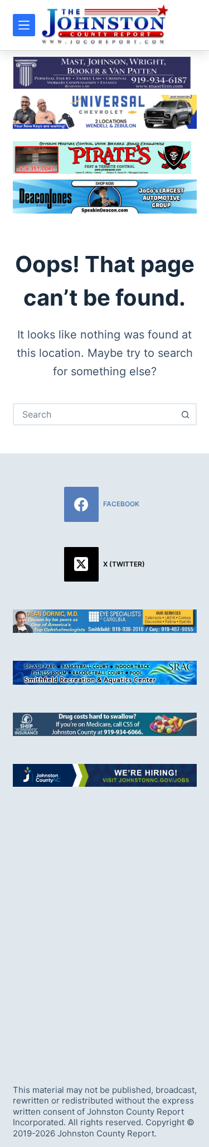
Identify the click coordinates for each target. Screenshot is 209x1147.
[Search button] (186, 414)
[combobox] (95, 414)
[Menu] (24, 25)
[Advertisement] (104, 925)
